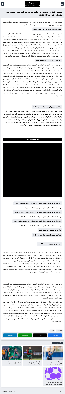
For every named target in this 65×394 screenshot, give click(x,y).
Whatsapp (25, 335)
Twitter (40, 335)
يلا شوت (59, 34)
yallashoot (52, 34)
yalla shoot (31, 50)
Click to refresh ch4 (32, 139)
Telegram (10, 335)
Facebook (55, 335)
